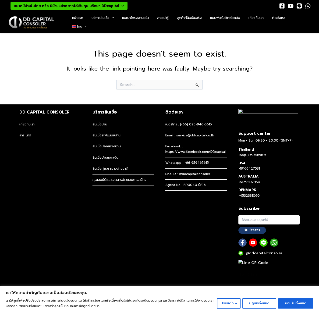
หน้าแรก (77, 17)
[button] (112, 18)
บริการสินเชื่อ (101, 17)
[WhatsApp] (308, 6)
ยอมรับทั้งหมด (295, 303)
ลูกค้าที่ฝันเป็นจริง (189, 17)
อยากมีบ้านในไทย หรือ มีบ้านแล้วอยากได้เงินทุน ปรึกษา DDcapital (66, 5)
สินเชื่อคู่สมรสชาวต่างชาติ (110, 168)
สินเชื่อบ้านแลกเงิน (105, 157)
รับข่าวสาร (252, 230)
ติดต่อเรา (278, 17)
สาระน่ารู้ (163, 17)
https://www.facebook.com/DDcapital (195, 151)
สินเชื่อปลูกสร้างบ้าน (106, 146)
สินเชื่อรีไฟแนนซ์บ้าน (106, 135)
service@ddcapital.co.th (195, 135)
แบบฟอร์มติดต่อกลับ (225, 17)
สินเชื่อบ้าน (99, 124)
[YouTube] (291, 6)
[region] (159, 299)
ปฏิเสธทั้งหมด (259, 303)
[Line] (299, 6)
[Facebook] (282, 6)
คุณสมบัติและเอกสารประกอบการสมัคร (119, 179)
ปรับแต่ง (227, 303)
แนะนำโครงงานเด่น (135, 17)
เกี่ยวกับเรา (256, 17)
